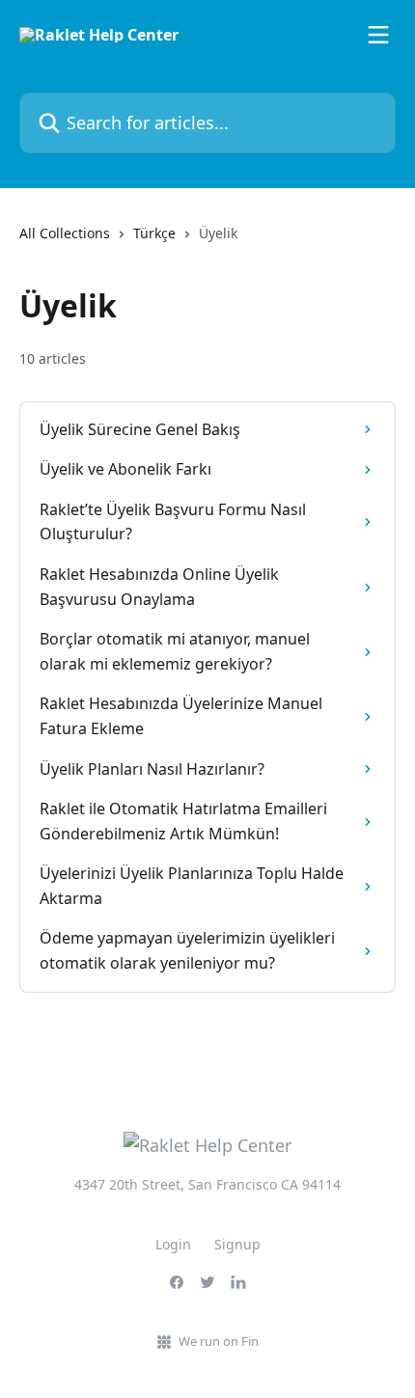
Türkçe (154, 233)
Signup (237, 1244)
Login (173, 1244)
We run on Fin (219, 1341)
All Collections (64, 233)
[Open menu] (378, 34)
